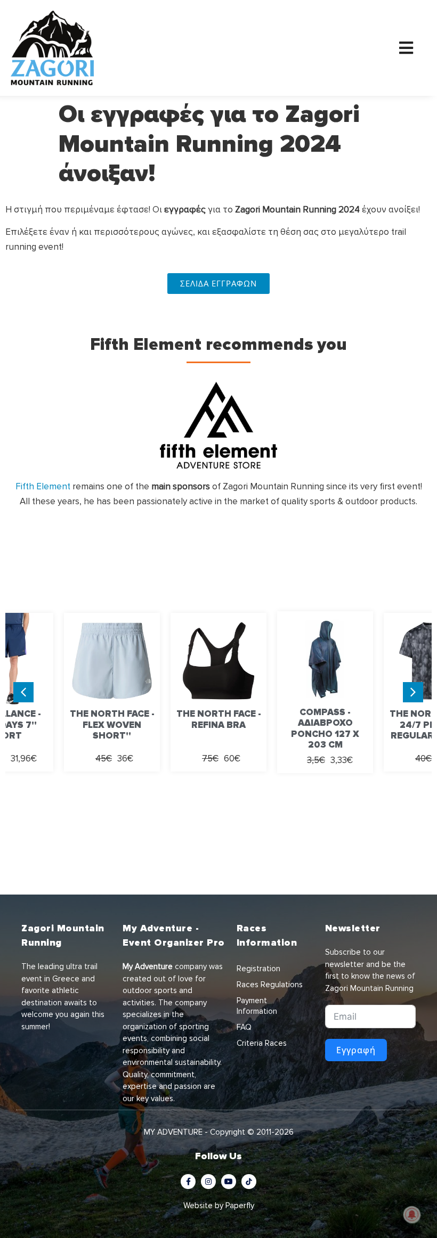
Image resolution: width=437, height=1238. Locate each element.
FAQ (244, 1027)
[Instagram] (208, 1181)
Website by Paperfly (218, 1205)
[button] (413, 692)
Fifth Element (42, 486)
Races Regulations (270, 984)
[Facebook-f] (188, 1181)
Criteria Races (262, 1043)
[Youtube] (228, 1181)
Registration (258, 968)
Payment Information (257, 1006)
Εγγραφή (356, 1050)
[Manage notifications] (411, 1214)
